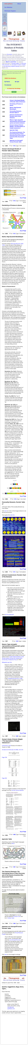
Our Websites (8, 7)
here (6, 511)
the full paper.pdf (9, 614)
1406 (14, 923)
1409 (17, 736)
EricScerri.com (16, 916)
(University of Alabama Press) (9, 659)
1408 (14, 834)
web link (12, 515)
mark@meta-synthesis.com (11, 1007)
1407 (14, 867)
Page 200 (4, 778)
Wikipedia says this (7, 662)
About (19, 4)
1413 (14, 233)
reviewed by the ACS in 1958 (15, 678)
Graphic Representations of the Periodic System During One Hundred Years (13, 657)
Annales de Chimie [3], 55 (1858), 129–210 (12, 749)
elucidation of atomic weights (19, 64)
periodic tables (15, 63)
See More (4, 28)
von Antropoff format (14, 940)
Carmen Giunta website (17, 790)
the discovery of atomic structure (12, 66)
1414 (14, 200)
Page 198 (4, 757)
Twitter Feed (11, 918)
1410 (17, 641)
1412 (15, 499)
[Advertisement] (14, 1029)
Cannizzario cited (6, 745)
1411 (14, 572)
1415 (14, 146)
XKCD (13, 843)
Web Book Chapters (10, 11)
